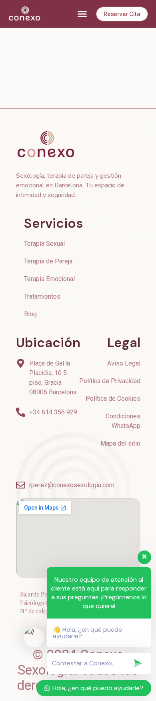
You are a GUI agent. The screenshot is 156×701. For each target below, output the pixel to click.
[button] (82, 14)
